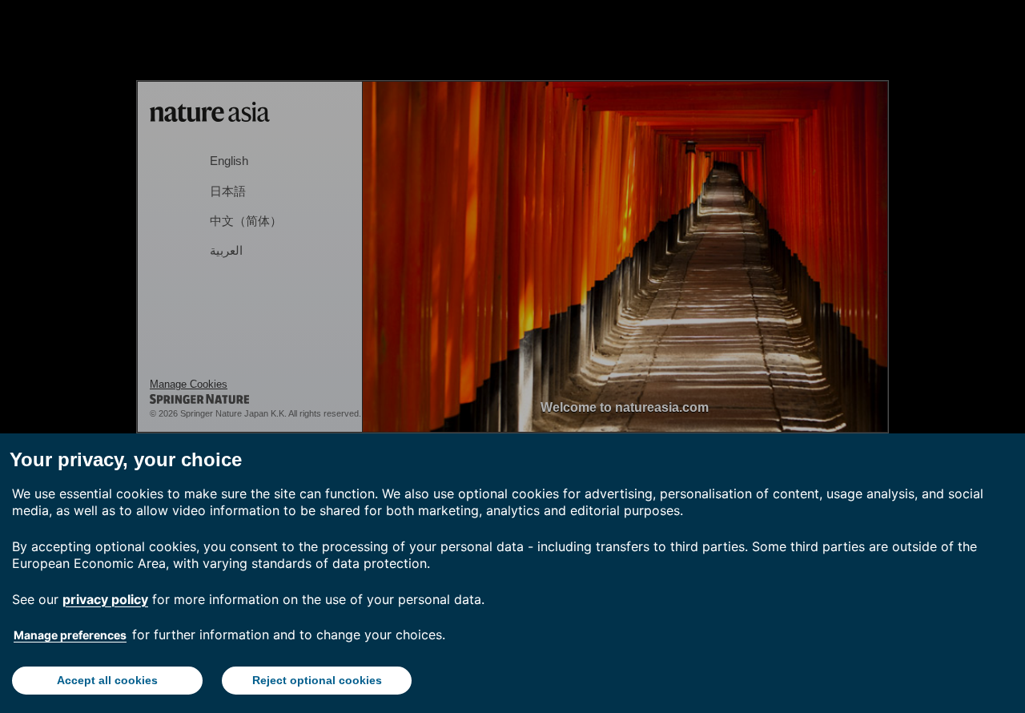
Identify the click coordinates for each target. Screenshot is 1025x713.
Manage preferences (70, 635)
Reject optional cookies (317, 680)
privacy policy (105, 599)
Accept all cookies (107, 680)
